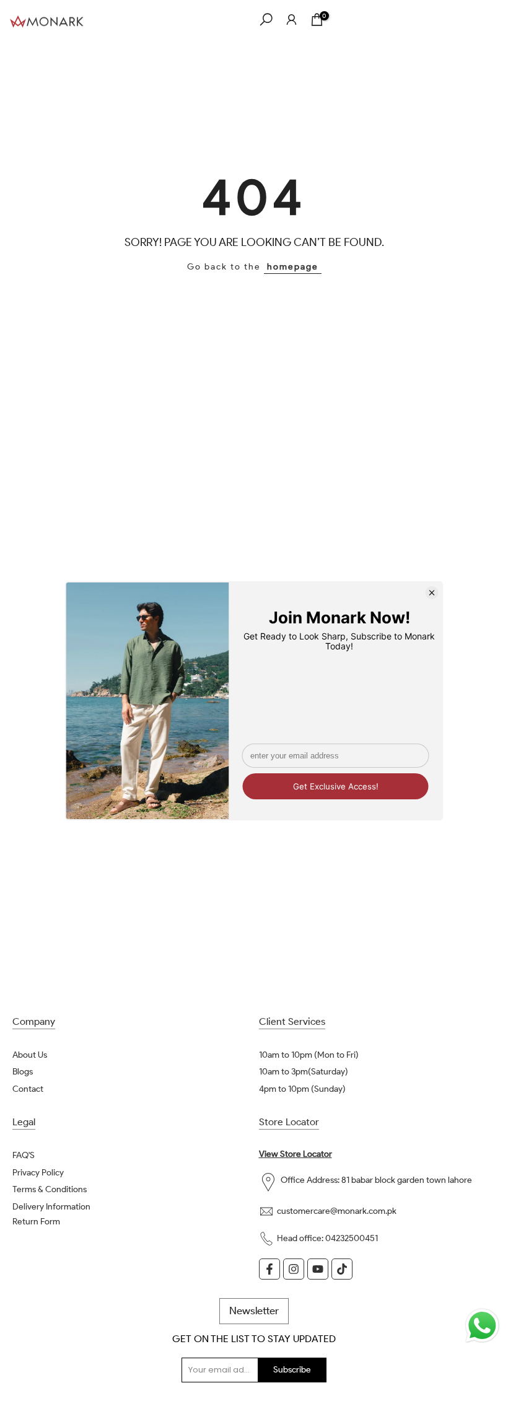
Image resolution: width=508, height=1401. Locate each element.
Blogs (22, 1071)
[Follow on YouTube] (317, 1269)
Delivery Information (51, 1206)
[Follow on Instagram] (293, 1269)
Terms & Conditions (49, 1189)
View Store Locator (295, 1154)
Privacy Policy (38, 1172)
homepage (292, 266)
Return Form (36, 1221)
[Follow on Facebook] (269, 1269)
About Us (29, 1055)
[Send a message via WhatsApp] (482, 1325)
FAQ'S (23, 1155)
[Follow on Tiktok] (342, 1269)
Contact (27, 1089)
